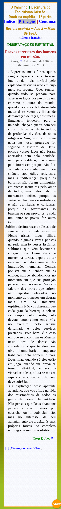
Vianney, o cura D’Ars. (26, 448)
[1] (7, 448)
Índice (9, 21)
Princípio (27, 21)
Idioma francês (30, 37)
